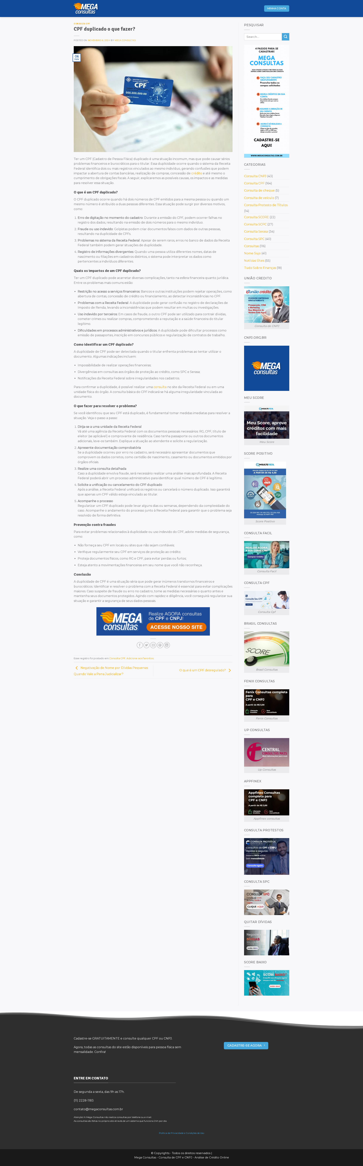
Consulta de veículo (259, 198)
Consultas (251, 246)
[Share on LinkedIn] (167, 645)
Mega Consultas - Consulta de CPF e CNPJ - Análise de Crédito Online (181, 1157)
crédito (196, 173)
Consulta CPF (82, 24)
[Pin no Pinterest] (160, 645)
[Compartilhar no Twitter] (146, 645)
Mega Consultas (125, 40)
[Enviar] (285, 36)
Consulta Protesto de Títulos (266, 205)
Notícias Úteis (254, 260)
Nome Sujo (252, 253)
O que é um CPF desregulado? (202, 670)
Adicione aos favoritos (140, 658)
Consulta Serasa (256, 231)
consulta (160, 387)
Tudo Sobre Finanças (260, 268)
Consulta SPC (254, 239)
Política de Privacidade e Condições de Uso (181, 1133)
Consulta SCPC (255, 224)
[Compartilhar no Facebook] (140, 645)
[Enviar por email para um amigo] (153, 645)
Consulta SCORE (256, 217)
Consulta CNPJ (255, 176)
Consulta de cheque (259, 190)
